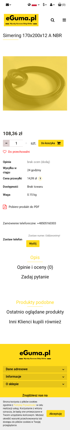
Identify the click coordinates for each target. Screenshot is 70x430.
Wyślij (33, 243)
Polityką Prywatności (25, 405)
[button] (61, 5)
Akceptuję (55, 413)
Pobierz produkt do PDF (24, 207)
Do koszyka (48, 143)
